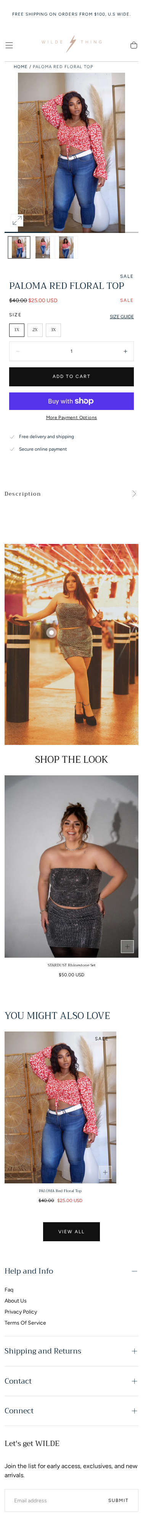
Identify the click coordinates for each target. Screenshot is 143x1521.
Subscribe (113, 1475)
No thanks (71, 1500)
